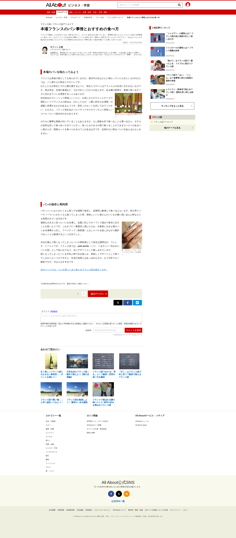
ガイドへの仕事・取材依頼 (96, 429)
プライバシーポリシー (102, 510)
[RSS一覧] (127, 494)
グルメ (48, 467)
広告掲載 (80, 510)
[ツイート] (118, 302)
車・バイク (50, 471)
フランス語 (99, 17)
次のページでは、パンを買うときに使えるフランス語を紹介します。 (74, 270)
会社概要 (52, 510)
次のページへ (97, 294)
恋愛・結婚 (50, 444)
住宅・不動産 (51, 421)
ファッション (51, 463)
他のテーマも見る (172, 128)
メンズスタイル (51, 452)
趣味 (47, 459)
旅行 (47, 456)
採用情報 (61, 510)
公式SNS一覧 (118, 501)
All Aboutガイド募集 (94, 425)
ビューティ (50, 433)
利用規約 (88, 510)
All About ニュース (142, 421)
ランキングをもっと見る (172, 106)
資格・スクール (75, 12)
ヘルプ (184, 510)
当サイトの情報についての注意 (156, 510)
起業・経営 (87, 12)
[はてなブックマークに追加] (137, 302)
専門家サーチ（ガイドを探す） (98, 421)
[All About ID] (187, 5)
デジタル (49, 437)
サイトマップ (175, 510)
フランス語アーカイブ (115, 17)
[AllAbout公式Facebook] (111, 494)
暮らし (48, 440)
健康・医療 (50, 429)
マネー (48, 425)
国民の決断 (91, 433)
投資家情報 (70, 510)
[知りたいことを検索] (179, 5)
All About (49, 17)
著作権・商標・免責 (135, 510)
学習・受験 (103, 12)
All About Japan (141, 425)
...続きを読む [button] (137, 55)
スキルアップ (62, 12)
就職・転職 (51, 12)
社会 (95, 12)
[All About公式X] (119, 494)
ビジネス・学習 (79, 5)
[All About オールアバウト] (56, 5)
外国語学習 (88, 17)
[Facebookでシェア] (127, 302)
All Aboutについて (119, 510)
